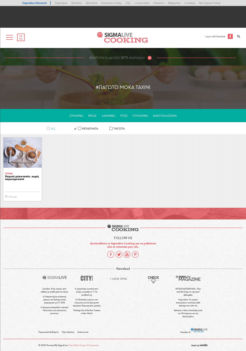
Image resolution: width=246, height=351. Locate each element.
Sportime (91, 3)
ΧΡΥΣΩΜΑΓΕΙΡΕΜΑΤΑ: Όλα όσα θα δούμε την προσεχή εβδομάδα (188, 291)
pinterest (135, 254)
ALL (53, 128)
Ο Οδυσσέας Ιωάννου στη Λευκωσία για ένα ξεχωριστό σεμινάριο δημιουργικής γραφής (87, 302)
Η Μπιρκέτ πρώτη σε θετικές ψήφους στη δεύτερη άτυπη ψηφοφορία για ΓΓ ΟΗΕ (54, 299)
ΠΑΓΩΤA (119, 128)
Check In (158, 3)
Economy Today (111, 3)
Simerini (76, 3)
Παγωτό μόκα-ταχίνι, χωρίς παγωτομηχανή (22, 178)
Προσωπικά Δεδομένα (48, 332)
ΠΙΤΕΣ (124, 116)
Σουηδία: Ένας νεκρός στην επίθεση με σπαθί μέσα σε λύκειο (54, 290)
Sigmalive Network (34, 3)
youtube (127, 254)
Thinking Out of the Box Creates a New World (86, 312)
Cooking (190, 3)
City (128, 3)
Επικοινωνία (83, 332)
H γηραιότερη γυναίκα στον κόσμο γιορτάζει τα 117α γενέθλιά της (86, 291)
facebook (110, 254)
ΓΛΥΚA (9, 173)
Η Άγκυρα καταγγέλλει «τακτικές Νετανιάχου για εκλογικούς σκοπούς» (54, 310)
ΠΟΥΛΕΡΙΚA (140, 116)
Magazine (174, 3)
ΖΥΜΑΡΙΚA (76, 116)
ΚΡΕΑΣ (92, 116)
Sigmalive (61, 3)
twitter (119, 254)
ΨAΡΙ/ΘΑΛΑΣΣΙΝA (165, 116)
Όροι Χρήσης (68, 332)
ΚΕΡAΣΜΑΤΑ (90, 128)
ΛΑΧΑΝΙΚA (108, 116)
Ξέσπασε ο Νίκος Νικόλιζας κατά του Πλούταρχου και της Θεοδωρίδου (188, 313)
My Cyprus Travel (209, 3)
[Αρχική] (122, 42)
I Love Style (142, 3)
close (149, 58)
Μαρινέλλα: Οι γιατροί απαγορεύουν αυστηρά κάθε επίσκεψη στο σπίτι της (188, 302)
